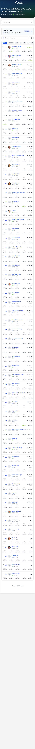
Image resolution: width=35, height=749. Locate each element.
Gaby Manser (15, 228)
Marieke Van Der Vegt (17, 338)
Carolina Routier (16, 283)
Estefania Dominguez (17, 101)
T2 (28, 42)
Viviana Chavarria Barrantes (19, 429)
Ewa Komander (16, 573)
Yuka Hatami (15, 420)
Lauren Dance (15, 546)
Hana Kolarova (15, 292)
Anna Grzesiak (15, 83)
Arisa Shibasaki (16, 383)
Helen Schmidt (16, 265)
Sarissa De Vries (16, 564)
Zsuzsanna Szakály (17, 329)
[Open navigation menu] (2, 2)
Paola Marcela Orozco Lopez (19, 393)
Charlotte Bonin (16, 165)
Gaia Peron (15, 128)
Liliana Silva (15, 402)
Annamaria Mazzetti (17, 64)
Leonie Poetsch (16, 256)
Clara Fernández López (18, 374)
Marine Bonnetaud (17, 73)
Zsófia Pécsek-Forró (17, 320)
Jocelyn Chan (15, 465)
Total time (11, 42)
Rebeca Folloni (15, 365)
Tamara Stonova (16, 119)
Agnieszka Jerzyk (16, 46)
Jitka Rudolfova (16, 520)
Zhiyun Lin (14, 438)
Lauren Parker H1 (16, 511)
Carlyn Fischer (15, 183)
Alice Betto (15, 538)
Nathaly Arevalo (16, 356)
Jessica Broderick (16, 146)
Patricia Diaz (15, 347)
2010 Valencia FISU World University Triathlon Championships (16, 10)
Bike (24, 42)
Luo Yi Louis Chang (17, 447)
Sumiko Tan (15, 502)
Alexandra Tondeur (17, 110)
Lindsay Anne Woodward (18, 192)
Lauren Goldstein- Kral (18, 155)
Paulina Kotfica (16, 92)
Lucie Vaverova (16, 237)
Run (32, 42)
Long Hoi (14, 210)
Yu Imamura (15, 555)
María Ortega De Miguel (18, 219)
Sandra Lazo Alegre (17, 475)
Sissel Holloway (16, 484)
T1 (20, 42)
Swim (17, 42)
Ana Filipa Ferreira (16, 274)
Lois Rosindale (15, 174)
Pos (4, 42)
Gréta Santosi (15, 201)
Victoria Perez (15, 137)
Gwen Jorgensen (16, 55)
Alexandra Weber (16, 301)
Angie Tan (14, 493)
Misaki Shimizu (15, 456)
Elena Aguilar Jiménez (17, 310)
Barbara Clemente (16, 247)
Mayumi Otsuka (16, 411)
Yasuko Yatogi (15, 529)
